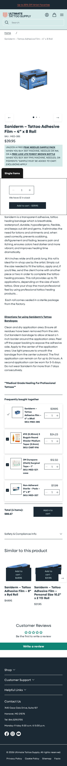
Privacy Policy (14, 758)
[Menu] (62, 15)
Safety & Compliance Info (20, 533)
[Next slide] (58, 118)
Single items (12, 173)
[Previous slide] (9, 118)
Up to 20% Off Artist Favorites (33, 4)
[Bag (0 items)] (54, 15)
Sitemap (46, 758)
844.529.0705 (16, 719)
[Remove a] (13, 190)
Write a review (33, 646)
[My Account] (47, 15)
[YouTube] (18, 734)
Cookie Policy (32, 758)
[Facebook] (6, 734)
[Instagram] (12, 734)
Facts (57, 758)
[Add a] (30, 190)
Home (7, 32)
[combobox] (36, 22)
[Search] (6, 22)
